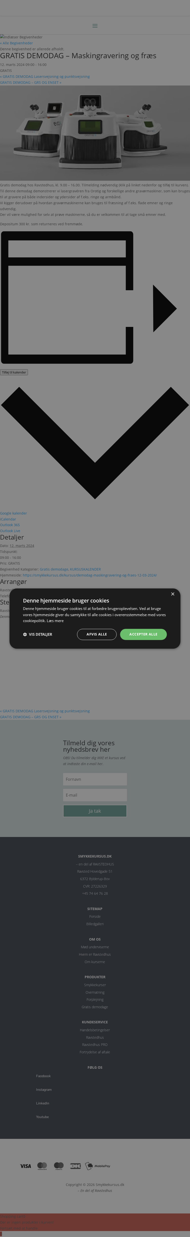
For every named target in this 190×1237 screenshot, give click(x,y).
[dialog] (94, 618)
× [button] (172, 594)
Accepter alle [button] (143, 634)
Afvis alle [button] (97, 634)
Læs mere (55, 620)
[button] (37, 634)
